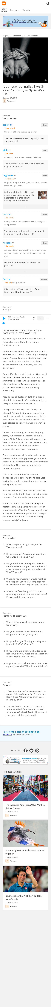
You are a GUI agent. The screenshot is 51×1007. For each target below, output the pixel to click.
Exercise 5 (7, 682)
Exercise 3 (7, 535)
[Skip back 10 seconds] (34, 318)
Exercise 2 (7, 307)
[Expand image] (25, 60)
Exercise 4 (7, 613)
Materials (26, 10)
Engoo (6, 35)
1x (40, 318)
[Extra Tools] (47, 318)
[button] (25, 206)
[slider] (3, 323)
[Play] (4, 318)
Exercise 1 (7, 115)
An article (7, 734)
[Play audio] (18, 141)
